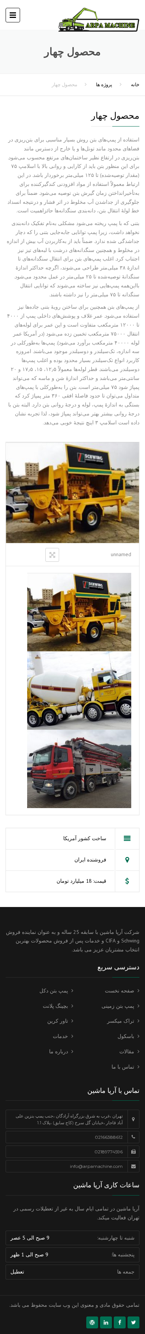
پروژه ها (104, 84)
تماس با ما (123, 1066)
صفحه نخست (119, 990)
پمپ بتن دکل (53, 990)
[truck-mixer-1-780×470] (79, 690)
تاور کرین (57, 1020)
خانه (135, 84)
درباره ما (58, 1051)
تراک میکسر (120, 1020)
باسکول (125, 1036)
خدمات (60, 1036)
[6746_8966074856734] (79, 768)
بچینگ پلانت (55, 1006)
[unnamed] (79, 611)
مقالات (126, 1051)
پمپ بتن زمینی (118, 1006)
